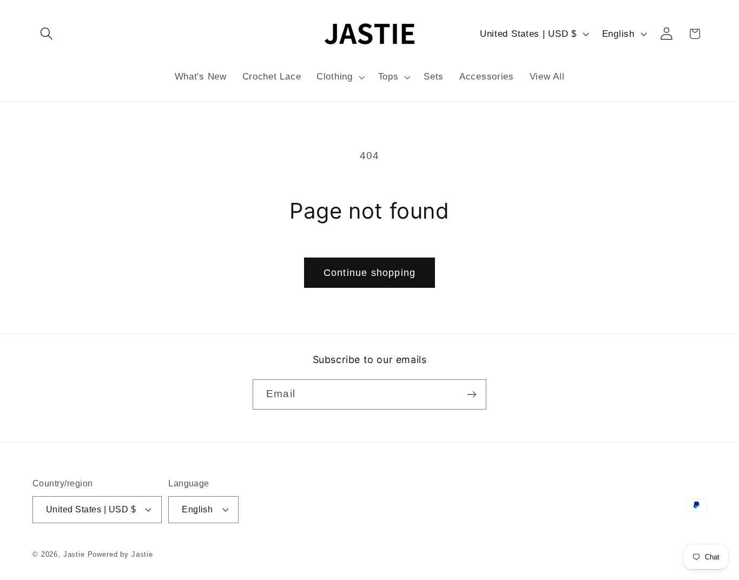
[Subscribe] (471, 394)
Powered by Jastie (120, 554)
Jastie (74, 554)
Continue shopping (369, 272)
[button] (46, 33)
